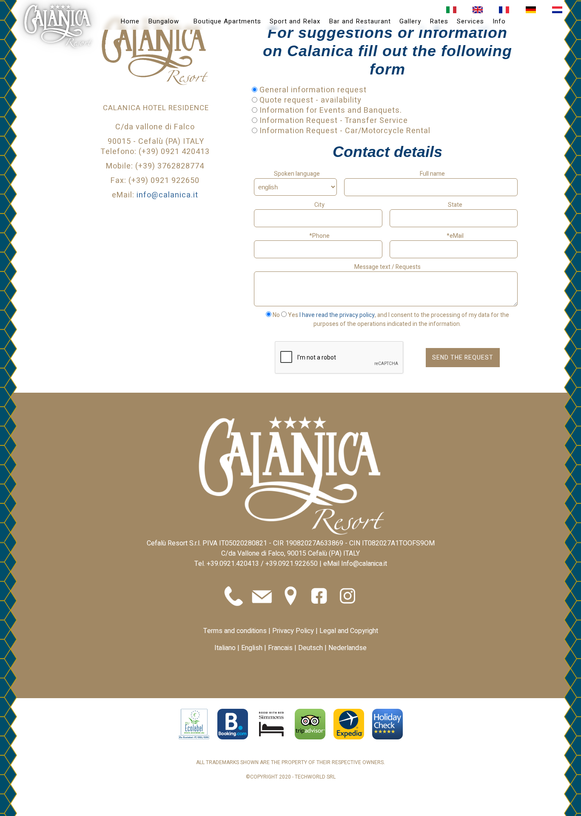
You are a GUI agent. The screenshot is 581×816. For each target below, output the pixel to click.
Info (499, 21)
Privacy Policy (294, 631)
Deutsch (310, 648)
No (276, 315)
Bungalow (163, 21)
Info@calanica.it (364, 564)
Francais (280, 648)
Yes (293, 315)
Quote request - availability (309, 100)
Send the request (462, 357)
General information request (312, 90)
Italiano (225, 648)
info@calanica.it (167, 195)
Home (130, 21)
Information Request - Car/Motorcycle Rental (343, 131)
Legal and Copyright (348, 631)
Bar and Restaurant (360, 21)
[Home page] (58, 26)
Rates (439, 21)
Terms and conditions (235, 631)
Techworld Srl (315, 777)
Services (470, 21)
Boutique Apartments (227, 21)
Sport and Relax (295, 21)
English (251, 648)
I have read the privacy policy (337, 315)
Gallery (410, 21)
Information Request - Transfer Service (332, 120)
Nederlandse (347, 648)
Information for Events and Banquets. (329, 110)
